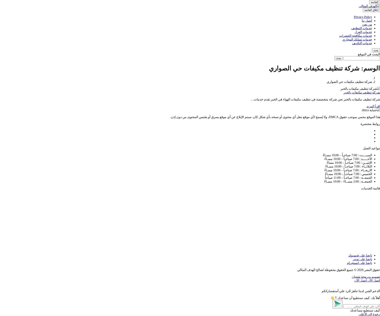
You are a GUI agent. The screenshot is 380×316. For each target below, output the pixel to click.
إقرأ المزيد (373, 106)
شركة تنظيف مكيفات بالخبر (362, 92)
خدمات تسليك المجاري (357, 39)
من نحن (367, 24)
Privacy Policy (363, 17)
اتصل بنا (367, 20)
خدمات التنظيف (361, 28)
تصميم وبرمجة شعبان (366, 276)
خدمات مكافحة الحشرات (355, 35)
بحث (338, 58)
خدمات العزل (363, 32)
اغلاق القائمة (371, 10)
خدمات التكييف (362, 43)
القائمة (374, 2)
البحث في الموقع (369, 54)
